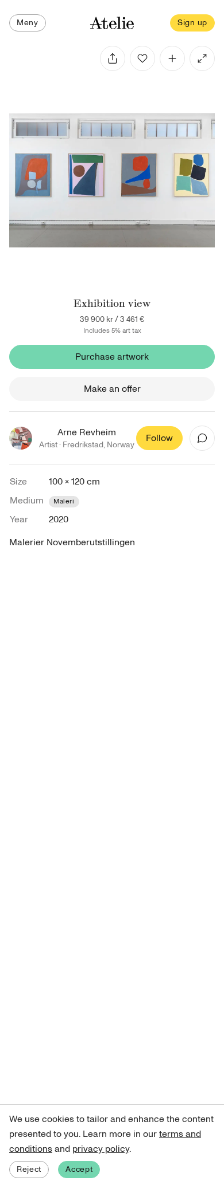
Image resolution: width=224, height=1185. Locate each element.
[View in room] (202, 58)
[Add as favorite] (142, 58)
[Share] (112, 58)
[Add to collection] (172, 58)
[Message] (202, 438)
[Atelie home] (112, 23)
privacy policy (100, 1149)
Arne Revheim (86, 432)
